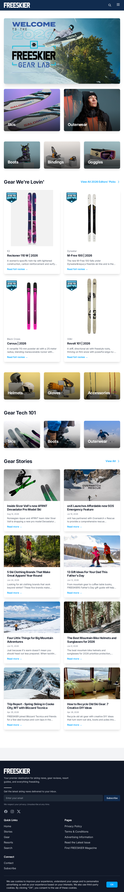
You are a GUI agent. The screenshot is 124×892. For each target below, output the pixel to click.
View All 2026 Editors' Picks (98, 181)
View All (111, 461)
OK (112, 884)
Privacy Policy (73, 826)
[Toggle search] (110, 5)
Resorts (8, 842)
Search (8, 847)
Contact (8, 863)
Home (7, 826)
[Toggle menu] (118, 4)
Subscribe (112, 798)
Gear (7, 837)
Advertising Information (79, 837)
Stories (8, 831)
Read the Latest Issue (77, 842)
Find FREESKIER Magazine (81, 847)
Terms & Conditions (76, 831)
